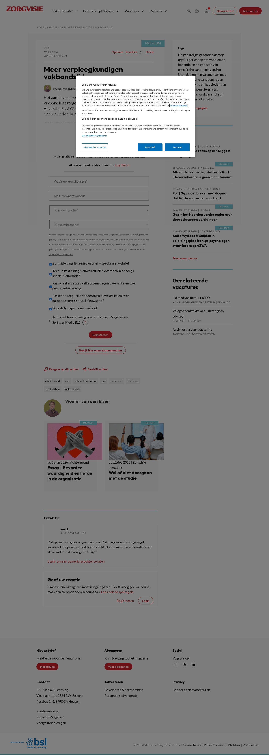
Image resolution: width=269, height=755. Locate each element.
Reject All (150, 147)
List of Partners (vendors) (94, 135)
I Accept (177, 147)
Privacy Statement (178, 105)
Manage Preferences (95, 147)
